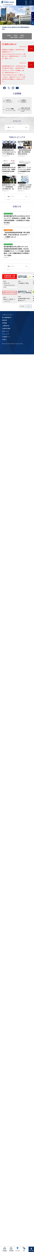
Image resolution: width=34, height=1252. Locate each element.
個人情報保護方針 (6, 317)
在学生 (15, 35)
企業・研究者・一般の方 (17, 37)
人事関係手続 (5, 325)
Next (32, 14)
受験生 (9, 35)
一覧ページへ (11, 127)
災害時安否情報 (6, 328)
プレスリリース (8, 213)
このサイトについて (7, 314)
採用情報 (4, 323)
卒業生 (22, 35)
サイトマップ (5, 334)
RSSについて (5, 331)
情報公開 (4, 320)
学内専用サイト (6, 336)
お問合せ (4, 339)
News (8, 230)
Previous (32, 18)
